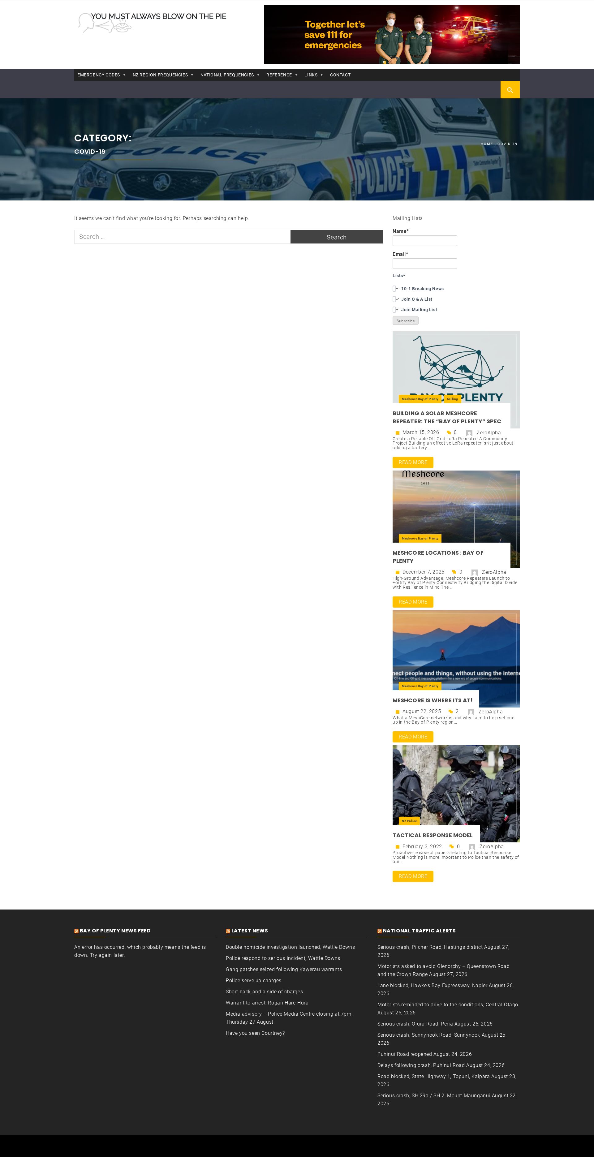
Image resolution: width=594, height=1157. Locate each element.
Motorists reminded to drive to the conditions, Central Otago (447, 1005)
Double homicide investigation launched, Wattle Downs (290, 947)
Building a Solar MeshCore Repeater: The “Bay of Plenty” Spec (447, 417)
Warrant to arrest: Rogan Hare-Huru (267, 1003)
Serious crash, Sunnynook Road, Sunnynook (428, 1035)
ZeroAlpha (489, 433)
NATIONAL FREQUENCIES (227, 74)
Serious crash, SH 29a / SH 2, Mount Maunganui (433, 1096)
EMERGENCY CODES (98, 74)
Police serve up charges (254, 980)
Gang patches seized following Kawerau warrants (284, 969)
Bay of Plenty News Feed (115, 930)
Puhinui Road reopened (404, 1054)
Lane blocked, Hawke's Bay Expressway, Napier (432, 985)
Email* (400, 254)
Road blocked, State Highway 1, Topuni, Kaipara (433, 1076)
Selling (452, 399)
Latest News (249, 930)
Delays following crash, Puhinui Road (421, 1065)
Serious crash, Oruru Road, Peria (415, 1024)
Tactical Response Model (433, 835)
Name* (401, 231)
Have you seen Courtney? (255, 1033)
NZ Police (409, 821)
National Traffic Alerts (419, 930)
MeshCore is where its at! (433, 700)
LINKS (310, 74)
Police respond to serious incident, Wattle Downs (283, 958)
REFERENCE (279, 74)
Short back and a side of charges (264, 992)
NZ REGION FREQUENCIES (160, 74)
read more (413, 462)
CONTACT (340, 74)
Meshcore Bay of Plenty (420, 399)
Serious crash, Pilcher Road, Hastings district (430, 947)
